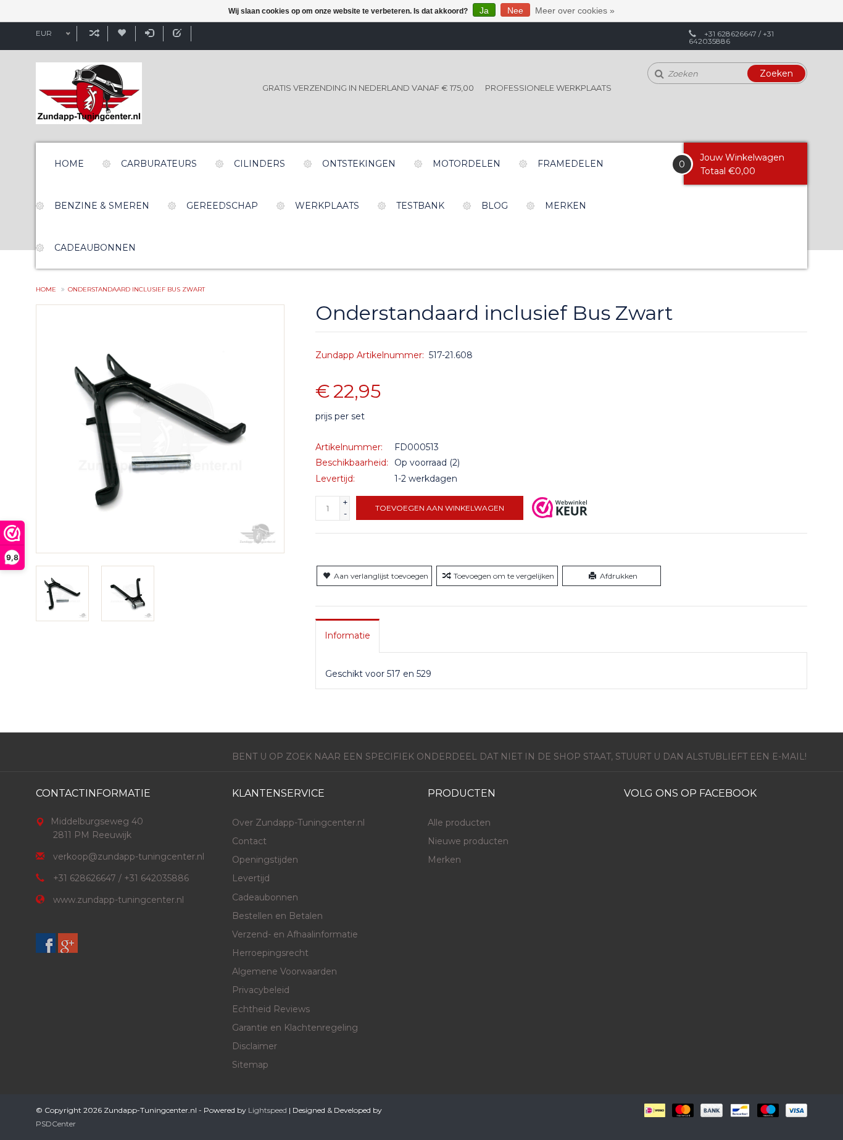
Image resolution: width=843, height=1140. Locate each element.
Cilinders (259, 163)
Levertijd (251, 878)
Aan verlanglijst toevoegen (381, 575)
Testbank (420, 205)
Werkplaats (327, 205)
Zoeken (776, 73)
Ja (484, 10)
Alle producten (459, 822)
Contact (249, 841)
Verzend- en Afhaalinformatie (295, 934)
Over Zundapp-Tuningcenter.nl (298, 822)
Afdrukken (618, 575)
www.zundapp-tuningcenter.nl (118, 899)
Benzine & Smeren (101, 205)
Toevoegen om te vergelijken (504, 575)
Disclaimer (254, 1046)
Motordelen (466, 163)
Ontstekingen (359, 163)
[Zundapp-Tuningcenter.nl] (89, 93)
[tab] (347, 635)
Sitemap (250, 1064)
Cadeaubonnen (95, 247)
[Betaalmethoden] (654, 1109)
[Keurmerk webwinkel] (560, 507)
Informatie (347, 635)
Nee (515, 10)
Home (69, 163)
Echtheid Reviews (271, 1009)
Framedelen (571, 163)
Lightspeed (267, 1110)
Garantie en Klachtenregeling (295, 1027)
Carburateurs (159, 163)
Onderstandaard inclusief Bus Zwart (136, 289)
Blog (494, 205)
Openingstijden (265, 859)
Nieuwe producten (468, 841)
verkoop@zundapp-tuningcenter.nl (128, 856)
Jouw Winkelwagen (742, 157)
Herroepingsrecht (270, 952)
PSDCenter (56, 1123)
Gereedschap (222, 205)
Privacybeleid (260, 989)
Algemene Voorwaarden (284, 971)
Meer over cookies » (575, 10)
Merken (565, 205)
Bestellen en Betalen (277, 915)
